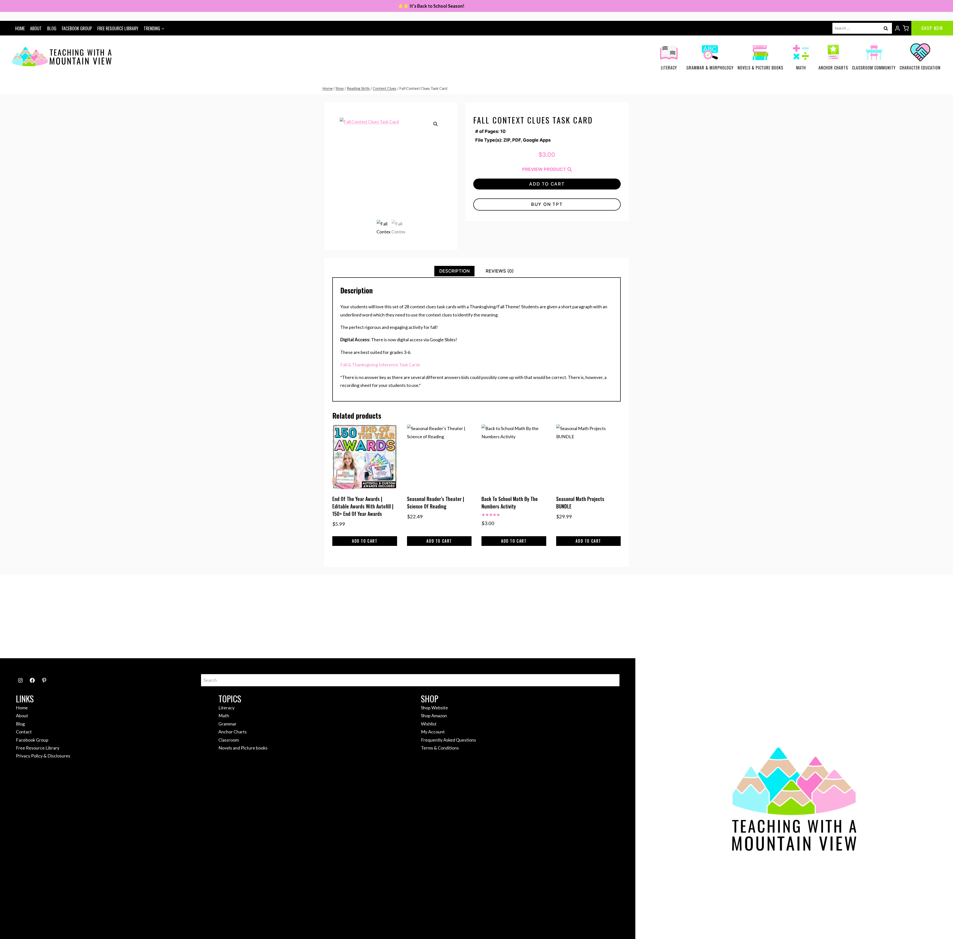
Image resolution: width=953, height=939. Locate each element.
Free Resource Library (117, 28)
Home (20, 28)
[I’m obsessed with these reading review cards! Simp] (653, 616)
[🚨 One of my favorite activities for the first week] (300, 616)
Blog (51, 28)
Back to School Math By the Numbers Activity (509, 502)
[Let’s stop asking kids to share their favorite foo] (182, 616)
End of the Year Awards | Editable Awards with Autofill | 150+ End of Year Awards (362, 506)
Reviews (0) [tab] (500, 271)
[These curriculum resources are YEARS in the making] (535, 616)
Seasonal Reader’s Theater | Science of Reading (435, 502)
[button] (435, 124)
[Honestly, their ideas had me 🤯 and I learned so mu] (65, 616)
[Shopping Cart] (906, 28)
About (36, 28)
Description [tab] (454, 271)
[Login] (897, 28)
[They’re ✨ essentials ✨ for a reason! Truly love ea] (417, 616)
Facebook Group (77, 28)
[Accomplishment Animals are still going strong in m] (770, 616)
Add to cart (547, 184)
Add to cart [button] (364, 541)
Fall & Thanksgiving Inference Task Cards (380, 364)
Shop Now (932, 28)
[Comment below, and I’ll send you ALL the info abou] (888, 616)
